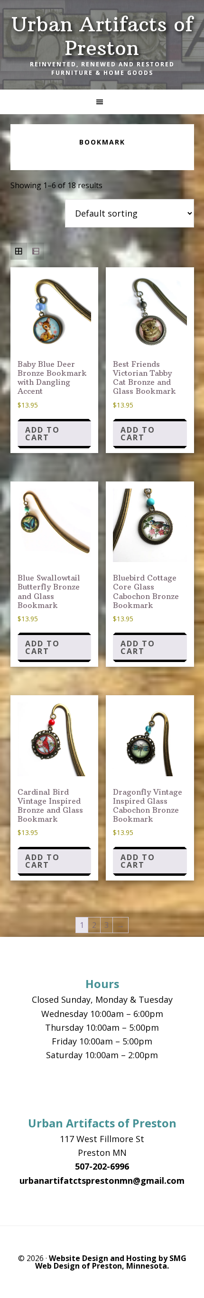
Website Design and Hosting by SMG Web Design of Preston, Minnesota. (110, 1262)
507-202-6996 (102, 1166)
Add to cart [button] (42, 434)
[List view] (35, 251)
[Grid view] (19, 251)
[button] (102, 102)
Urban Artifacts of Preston (102, 36)
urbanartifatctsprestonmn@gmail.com (102, 1180)
